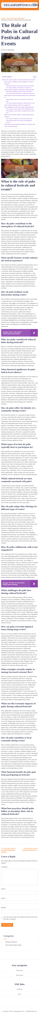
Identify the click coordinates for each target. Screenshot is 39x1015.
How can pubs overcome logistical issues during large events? (20, 109)
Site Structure (19, 975)
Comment (4, 867)
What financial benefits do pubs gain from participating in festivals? (19, 121)
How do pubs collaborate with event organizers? (17, 105)
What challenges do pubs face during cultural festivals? (19, 107)
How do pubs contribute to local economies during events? (19, 118)
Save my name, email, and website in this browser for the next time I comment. (20, 918)
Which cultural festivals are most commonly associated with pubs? (19, 100)
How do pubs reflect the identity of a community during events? (20, 93)
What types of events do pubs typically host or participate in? (19, 96)
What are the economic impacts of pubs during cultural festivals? (19, 115)
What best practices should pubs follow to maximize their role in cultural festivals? (19, 125)
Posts (19, 994)
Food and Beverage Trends (13, 945)
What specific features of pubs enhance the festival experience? (20, 85)
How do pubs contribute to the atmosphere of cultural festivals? (18, 83)
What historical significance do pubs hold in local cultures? (19, 91)
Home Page (19, 970)
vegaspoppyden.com (21, 5)
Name (3, 889)
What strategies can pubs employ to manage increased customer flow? (20, 111)
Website (3, 907)
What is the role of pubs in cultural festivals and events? (18, 79)
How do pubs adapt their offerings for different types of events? (20, 103)
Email (3, 898)
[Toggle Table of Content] (34, 77)
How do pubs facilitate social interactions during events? (18, 87)
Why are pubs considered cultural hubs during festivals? (19, 89)
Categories (19, 989)
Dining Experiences (11, 942)
